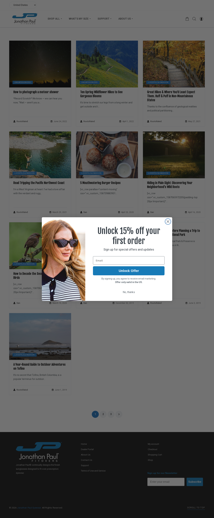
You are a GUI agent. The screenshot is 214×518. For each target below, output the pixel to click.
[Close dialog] (168, 221)
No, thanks (129, 292)
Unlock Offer (129, 271)
